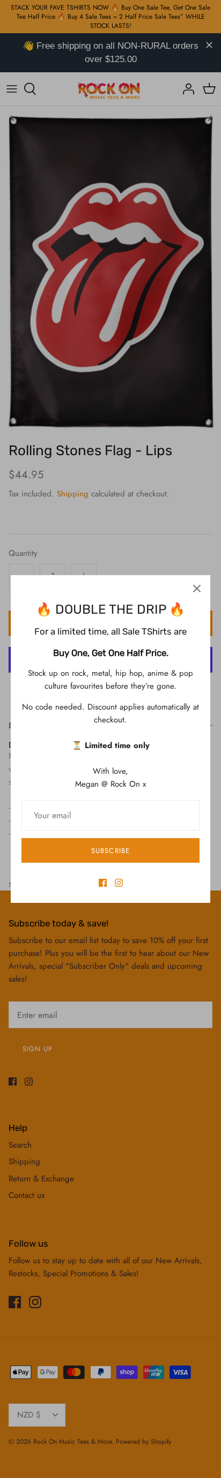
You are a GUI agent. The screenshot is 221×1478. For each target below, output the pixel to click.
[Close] (197, 588)
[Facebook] (103, 883)
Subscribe (110, 851)
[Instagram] (119, 883)
